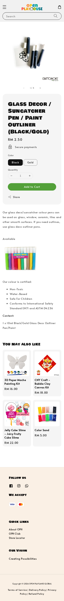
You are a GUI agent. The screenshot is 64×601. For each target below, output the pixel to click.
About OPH (15, 529)
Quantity (13, 169)
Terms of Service (17, 589)
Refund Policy (36, 593)
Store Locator (17, 538)
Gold (30, 162)
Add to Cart (32, 186)
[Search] (55, 16)
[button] (4, 7)
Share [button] (16, 197)
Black (15, 162)
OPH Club (15, 533)
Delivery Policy (37, 589)
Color (11, 155)
